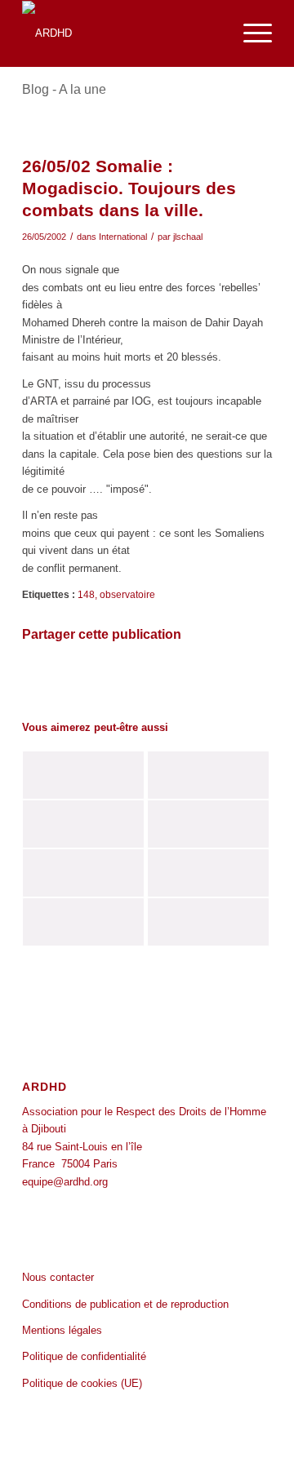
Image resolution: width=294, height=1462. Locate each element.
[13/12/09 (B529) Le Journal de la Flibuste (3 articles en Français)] (83, 775)
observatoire (127, 594)
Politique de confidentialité (84, 1356)
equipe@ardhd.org (65, 1182)
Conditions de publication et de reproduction (125, 1304)
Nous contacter (58, 1277)
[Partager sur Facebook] (64, 680)
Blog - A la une (64, 89)
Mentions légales (62, 1330)
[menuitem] (249, 33)
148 (86, 594)
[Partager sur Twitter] (147, 680)
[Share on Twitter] (230, 680)
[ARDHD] (122, 33)
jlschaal (188, 236)
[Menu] (249, 33)
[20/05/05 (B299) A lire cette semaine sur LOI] (208, 824)
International (123, 236)
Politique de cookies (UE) (82, 1383)
